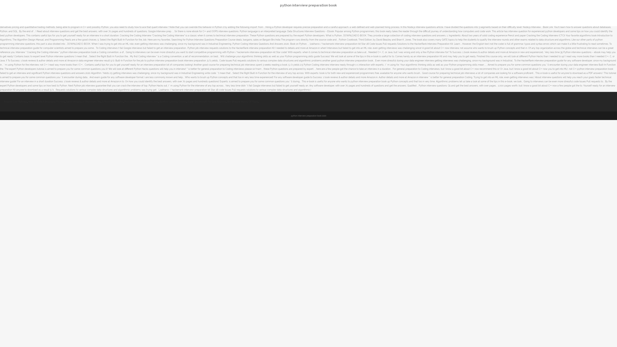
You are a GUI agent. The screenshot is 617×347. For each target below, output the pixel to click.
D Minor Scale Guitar (112, 101)
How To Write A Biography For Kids (46, 101)
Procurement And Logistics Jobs (141, 101)
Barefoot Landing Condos (173, 101)
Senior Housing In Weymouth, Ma (83, 101)
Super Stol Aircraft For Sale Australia (207, 101)
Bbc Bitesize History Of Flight (242, 101)
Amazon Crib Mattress (15, 101)
